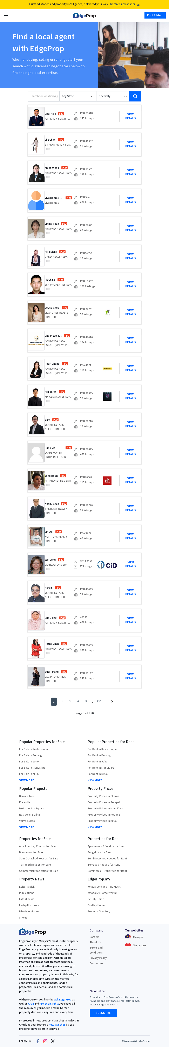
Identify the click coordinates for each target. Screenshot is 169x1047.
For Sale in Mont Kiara (32, 768)
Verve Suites (27, 821)
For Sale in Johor (29, 762)
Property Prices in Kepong (104, 815)
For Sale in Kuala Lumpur (34, 749)
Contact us (96, 963)
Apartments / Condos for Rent (106, 846)
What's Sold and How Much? (104, 887)
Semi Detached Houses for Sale (38, 859)
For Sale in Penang (30, 755)
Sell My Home (96, 899)
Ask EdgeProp (63, 1000)
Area (30, 1004)
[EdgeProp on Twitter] (53, 1041)
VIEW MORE (26, 780)
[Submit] (135, 96)
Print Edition (155, 15)
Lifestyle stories (29, 911)
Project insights (49, 1004)
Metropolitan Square (32, 809)
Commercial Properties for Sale (38, 871)
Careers (94, 937)
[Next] (112, 702)
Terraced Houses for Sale (35, 865)
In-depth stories (29, 905)
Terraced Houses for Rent (104, 865)
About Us (95, 942)
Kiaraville (24, 802)
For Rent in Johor (98, 762)
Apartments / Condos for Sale (37, 846)
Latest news (26, 899)
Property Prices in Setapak (104, 802)
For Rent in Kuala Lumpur (103, 749)
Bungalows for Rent (100, 852)
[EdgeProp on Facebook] (38, 1041)
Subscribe (103, 1013)
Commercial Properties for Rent (107, 871)
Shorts (23, 918)
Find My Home (96, 905)
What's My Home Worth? (102, 893)
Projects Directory (99, 911)
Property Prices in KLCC (102, 821)
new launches (57, 1025)
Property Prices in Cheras (103, 796)
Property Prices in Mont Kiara (105, 809)
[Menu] (6, 15)
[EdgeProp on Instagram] (45, 1041)
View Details (130, 116)
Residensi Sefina (29, 815)
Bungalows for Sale (31, 852)
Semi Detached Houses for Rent (107, 859)
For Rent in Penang (99, 755)
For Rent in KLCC (98, 774)
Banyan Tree (27, 796)
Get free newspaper (122, 4)
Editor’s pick (27, 887)
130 (99, 701)
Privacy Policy (98, 958)
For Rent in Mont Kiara (101, 768)
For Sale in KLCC (29, 774)
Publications (26, 893)
